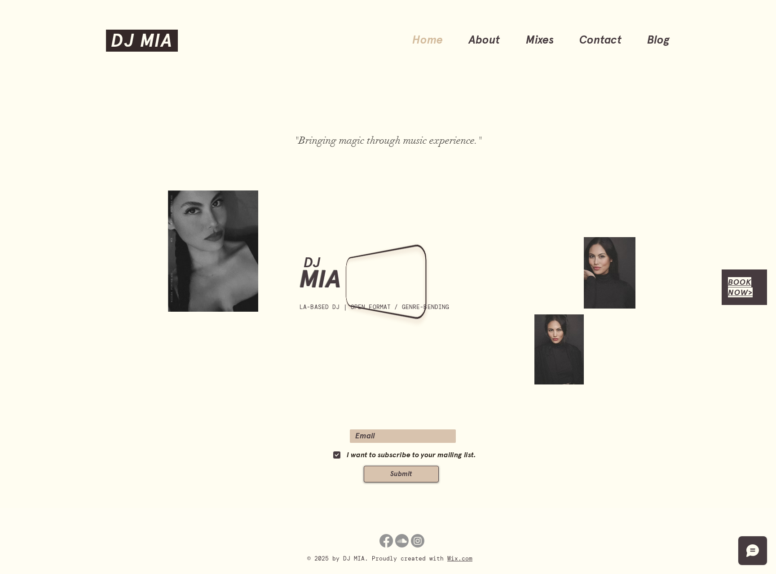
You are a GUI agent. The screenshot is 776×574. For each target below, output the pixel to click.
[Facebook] (386, 541)
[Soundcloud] (402, 541)
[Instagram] (417, 541)
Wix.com (459, 558)
